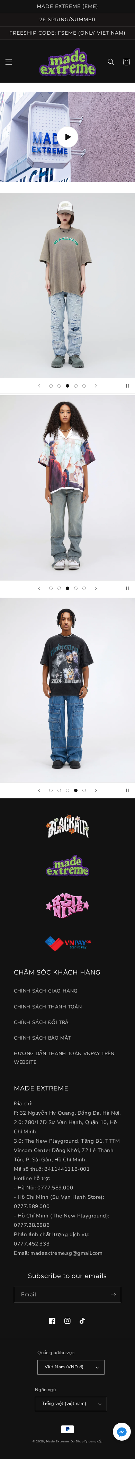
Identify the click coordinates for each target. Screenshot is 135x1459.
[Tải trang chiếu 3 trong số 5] (67, 386)
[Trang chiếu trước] (39, 385)
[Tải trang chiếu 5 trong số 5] (84, 386)
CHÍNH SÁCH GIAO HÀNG (46, 991)
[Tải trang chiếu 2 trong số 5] (59, 386)
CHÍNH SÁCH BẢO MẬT (42, 1038)
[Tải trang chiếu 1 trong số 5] (51, 386)
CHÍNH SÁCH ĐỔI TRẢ (41, 1022)
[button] (8, 62)
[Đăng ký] (113, 1295)
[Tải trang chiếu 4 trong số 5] (76, 386)
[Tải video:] (67, 137)
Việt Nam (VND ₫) (64, 1367)
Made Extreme (57, 1441)
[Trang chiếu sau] (96, 385)
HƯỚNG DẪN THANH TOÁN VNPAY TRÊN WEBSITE (64, 1058)
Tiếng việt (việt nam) (64, 1404)
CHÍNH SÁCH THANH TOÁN (48, 1007)
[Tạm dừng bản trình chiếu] (127, 385)
